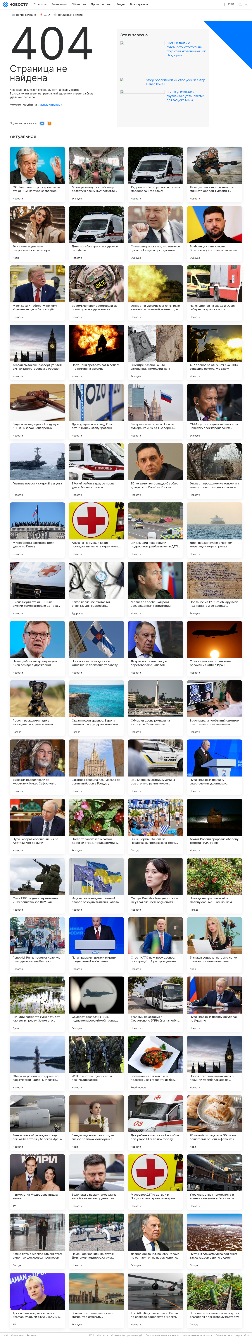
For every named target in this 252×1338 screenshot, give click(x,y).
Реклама (31, 1335)
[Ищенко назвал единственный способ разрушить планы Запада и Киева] (96, 886)
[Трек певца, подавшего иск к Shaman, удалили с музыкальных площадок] (37, 1300)
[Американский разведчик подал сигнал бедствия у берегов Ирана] (37, 1123)
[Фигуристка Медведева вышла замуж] (37, 1182)
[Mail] (5, 4)
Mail (6, 1335)
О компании (17, 1335)
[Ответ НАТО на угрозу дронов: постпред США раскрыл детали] (155, 945)
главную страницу (49, 104)
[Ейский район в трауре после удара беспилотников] (96, 471)
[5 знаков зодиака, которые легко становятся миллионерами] (214, 945)
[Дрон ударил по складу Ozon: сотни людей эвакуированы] (96, 411)
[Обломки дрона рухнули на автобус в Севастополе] (155, 708)
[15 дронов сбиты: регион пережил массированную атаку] (155, 174)
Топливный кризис (70, 14)
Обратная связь (224, 1335)
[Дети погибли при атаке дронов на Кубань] (96, 234)
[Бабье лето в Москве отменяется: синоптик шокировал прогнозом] (37, 1241)
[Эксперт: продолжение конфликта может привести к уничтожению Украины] (214, 471)
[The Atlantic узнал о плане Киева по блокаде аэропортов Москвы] (155, 1300)
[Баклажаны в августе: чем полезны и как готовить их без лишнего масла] (155, 1063)
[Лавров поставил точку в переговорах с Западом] (155, 649)
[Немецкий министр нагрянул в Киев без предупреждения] (37, 649)
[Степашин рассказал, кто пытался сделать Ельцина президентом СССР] (155, 234)
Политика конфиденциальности (162, 1335)
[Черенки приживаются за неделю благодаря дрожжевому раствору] (214, 1300)
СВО (47, 14)
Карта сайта (242, 1335)
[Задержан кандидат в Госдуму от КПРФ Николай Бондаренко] (37, 411)
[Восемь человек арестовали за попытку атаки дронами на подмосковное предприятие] (96, 293)
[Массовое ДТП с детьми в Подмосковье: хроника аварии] (155, 1182)
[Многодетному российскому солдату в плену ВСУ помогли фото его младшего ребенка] (96, 174)
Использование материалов (197, 1335)
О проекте (102, 1335)
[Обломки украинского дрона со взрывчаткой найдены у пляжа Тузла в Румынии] (37, 1063)
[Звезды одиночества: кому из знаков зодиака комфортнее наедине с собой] (96, 1123)
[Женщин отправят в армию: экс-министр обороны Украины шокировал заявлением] (214, 174)
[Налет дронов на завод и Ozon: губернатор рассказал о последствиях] (214, 293)
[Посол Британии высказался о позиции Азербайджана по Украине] (214, 1063)
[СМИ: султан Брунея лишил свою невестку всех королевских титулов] (214, 411)
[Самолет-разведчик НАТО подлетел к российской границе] (96, 1004)
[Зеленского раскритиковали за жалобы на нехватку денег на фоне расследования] (96, 1182)
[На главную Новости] (18, 4)
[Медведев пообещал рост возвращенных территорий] (155, 589)
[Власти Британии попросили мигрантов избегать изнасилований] (96, 1300)
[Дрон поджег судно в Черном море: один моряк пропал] (214, 530)
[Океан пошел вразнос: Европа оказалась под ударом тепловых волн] (96, 708)
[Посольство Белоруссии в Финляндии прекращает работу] (96, 649)
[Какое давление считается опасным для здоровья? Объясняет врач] (96, 589)
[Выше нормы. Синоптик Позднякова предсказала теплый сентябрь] (155, 826)
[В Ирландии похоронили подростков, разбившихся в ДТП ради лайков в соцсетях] (155, 530)
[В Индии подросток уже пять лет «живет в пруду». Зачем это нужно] (37, 1004)
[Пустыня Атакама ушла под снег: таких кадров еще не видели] (214, 1241)
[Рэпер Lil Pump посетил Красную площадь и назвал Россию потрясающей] (37, 945)
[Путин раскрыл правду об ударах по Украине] (214, 1004)
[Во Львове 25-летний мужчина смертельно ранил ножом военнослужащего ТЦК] (155, 767)
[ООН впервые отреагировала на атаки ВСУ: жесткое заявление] (37, 174)
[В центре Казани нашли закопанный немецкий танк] (155, 352)
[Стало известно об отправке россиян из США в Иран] (214, 649)
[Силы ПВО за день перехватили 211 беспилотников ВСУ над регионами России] (37, 886)
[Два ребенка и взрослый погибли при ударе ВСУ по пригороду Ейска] (155, 1123)
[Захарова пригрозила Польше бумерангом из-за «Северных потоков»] (155, 411)
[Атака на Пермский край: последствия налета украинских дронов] (96, 530)
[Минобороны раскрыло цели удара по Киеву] (37, 530)
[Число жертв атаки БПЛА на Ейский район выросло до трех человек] (37, 589)
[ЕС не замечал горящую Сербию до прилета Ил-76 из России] (155, 471)
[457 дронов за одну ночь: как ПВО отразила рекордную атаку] (214, 352)
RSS (91, 1335)
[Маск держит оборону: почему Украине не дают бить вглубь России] (37, 293)
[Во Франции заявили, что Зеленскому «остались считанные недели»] (214, 234)
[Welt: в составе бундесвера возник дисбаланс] (96, 1063)
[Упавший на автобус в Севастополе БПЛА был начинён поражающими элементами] (155, 1004)
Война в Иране (26, 14)
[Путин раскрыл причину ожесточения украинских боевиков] (214, 767)
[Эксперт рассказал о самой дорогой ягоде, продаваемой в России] (96, 826)
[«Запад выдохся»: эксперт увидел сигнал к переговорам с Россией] (37, 352)
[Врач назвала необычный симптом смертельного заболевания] (214, 708)
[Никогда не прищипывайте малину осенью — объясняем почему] (214, 886)
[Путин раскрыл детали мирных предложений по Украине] (96, 945)
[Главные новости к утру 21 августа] (37, 471)
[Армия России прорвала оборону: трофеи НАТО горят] (214, 826)
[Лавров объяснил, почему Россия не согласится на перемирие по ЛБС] (155, 1241)
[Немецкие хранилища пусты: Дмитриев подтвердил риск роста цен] (96, 1241)
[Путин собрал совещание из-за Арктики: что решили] (37, 826)
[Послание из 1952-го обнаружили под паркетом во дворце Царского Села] (214, 589)
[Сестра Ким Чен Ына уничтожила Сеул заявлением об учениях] (155, 886)
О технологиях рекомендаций (126, 1335)
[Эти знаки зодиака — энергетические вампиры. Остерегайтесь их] (37, 234)
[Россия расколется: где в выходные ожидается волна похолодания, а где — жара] (37, 708)
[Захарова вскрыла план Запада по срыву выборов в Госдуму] (96, 767)
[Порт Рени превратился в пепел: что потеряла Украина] (96, 352)
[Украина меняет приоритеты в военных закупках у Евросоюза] (214, 1182)
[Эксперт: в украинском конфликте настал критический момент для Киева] (155, 293)
